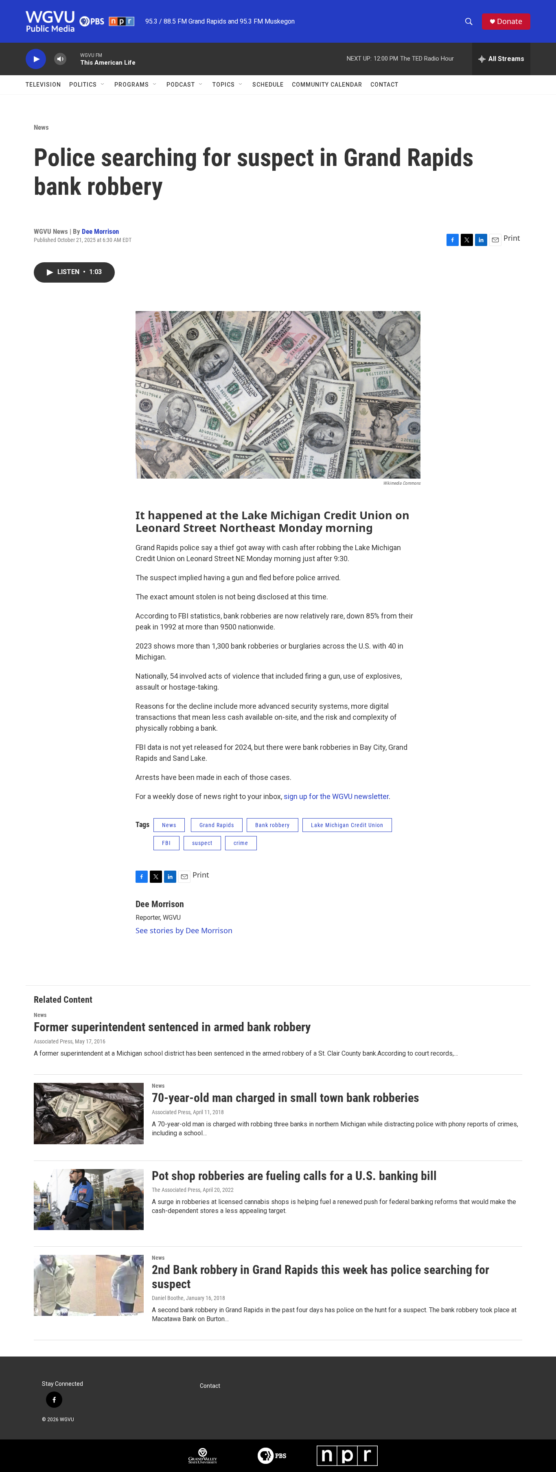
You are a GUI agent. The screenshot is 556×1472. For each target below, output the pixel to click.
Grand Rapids (216, 825)
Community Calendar (327, 84)
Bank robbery (272, 825)
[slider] (73, 58)
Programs (131, 84)
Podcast (180, 84)
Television (43, 84)
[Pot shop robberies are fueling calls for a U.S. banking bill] (89, 1199)
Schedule (268, 84)
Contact (384, 84)
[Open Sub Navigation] (103, 84)
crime (241, 843)
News (41, 127)
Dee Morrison (100, 231)
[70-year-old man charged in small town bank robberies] (89, 1113)
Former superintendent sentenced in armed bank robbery (172, 1027)
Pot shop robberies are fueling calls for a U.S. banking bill (294, 1176)
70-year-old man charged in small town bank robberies (285, 1098)
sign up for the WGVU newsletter (336, 796)
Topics (223, 84)
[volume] (60, 59)
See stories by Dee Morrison (184, 930)
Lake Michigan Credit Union (347, 825)
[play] (35, 59)
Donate (509, 21)
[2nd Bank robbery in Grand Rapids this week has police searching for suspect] (89, 1285)
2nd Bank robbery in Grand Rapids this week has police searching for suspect (320, 1277)
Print (511, 238)
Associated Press (53, 1041)
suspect (202, 843)
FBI (166, 843)
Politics (83, 84)
